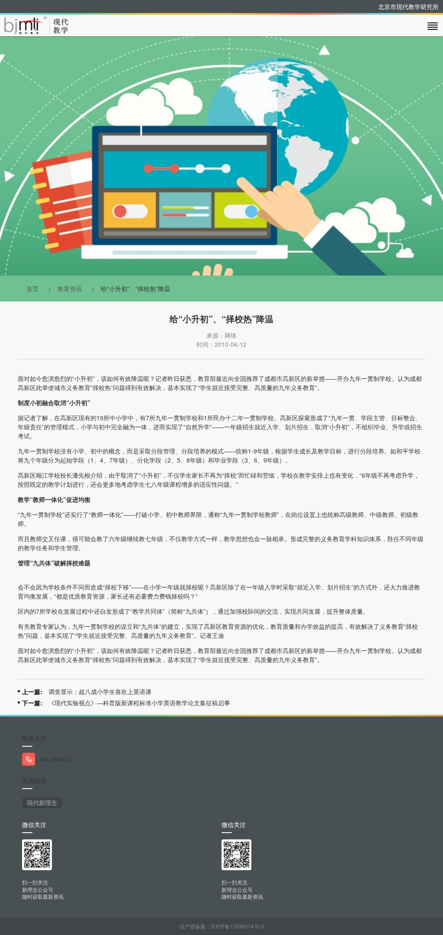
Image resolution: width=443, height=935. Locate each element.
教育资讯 (70, 288)
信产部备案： (222, 926)
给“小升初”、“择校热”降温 (135, 288)
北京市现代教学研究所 (408, 6)
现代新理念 (42, 802)
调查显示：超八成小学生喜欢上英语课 (99, 691)
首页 (32, 288)
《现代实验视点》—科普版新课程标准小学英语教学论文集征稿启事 (139, 702)
